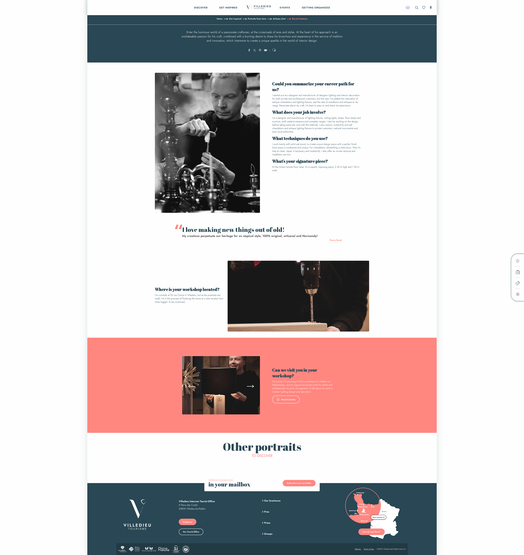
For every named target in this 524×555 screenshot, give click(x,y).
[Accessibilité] (431, 7)
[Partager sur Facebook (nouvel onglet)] (249, 50)
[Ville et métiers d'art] (149, 549)
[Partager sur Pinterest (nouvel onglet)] (260, 50)
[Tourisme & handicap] (175, 549)
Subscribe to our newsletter (299, 483)
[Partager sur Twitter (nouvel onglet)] (254, 50)
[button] (416, 7)
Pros (266, 512)
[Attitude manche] (163, 549)
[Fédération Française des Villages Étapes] (185, 549)
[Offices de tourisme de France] (134, 549)
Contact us (187, 522)
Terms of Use (369, 549)
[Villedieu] (137, 514)
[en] (408, 7)
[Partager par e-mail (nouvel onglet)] (265, 50)
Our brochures (272, 500)
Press (267, 523)
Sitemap (358, 549)
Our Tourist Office (191, 531)
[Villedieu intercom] (122, 549)
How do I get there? (371, 531)
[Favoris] (424, 7)
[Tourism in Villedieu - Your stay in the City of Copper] (258, 7)
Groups (268, 534)
